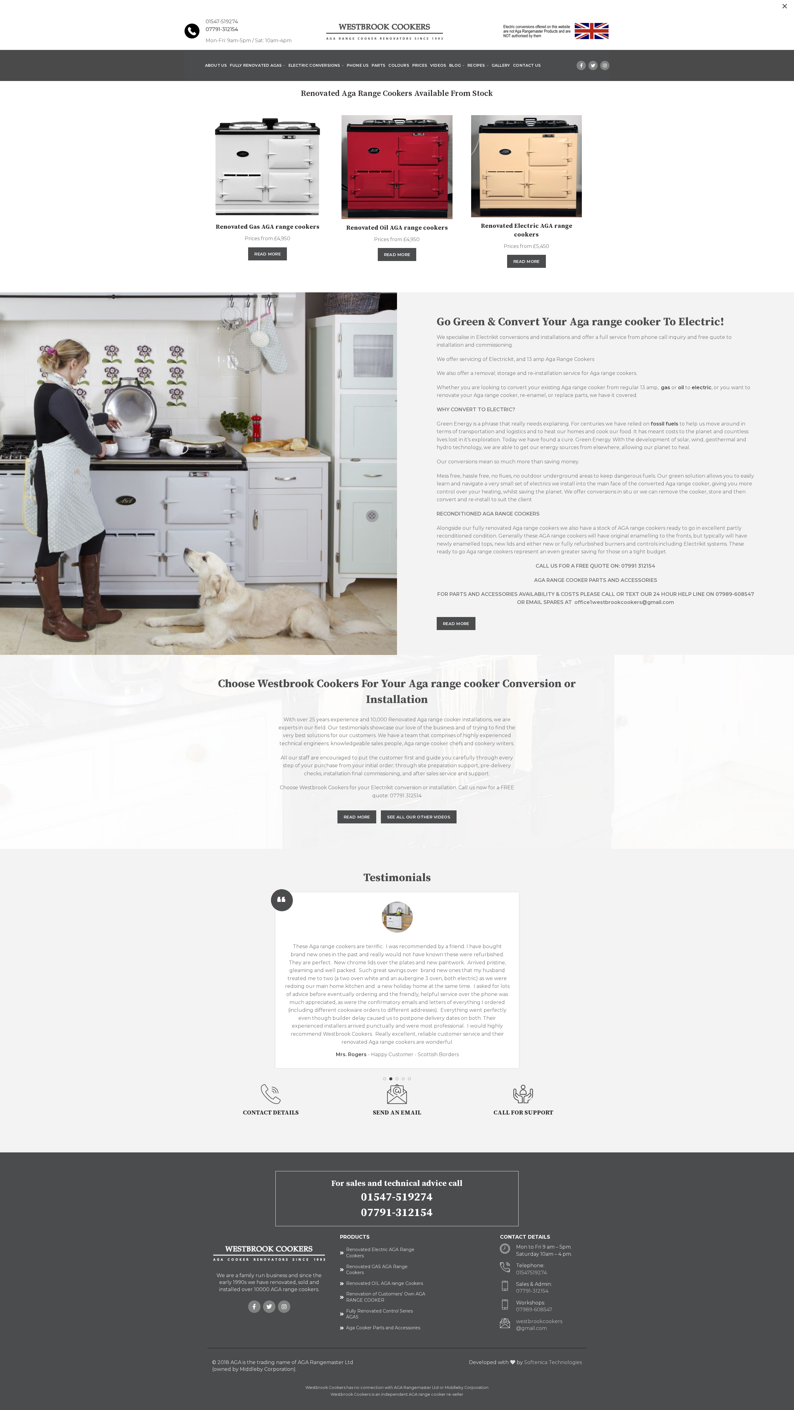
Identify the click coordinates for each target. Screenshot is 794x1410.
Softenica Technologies (553, 1362)
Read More (267, 253)
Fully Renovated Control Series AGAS (379, 1314)
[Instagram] (604, 65)
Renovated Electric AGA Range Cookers (380, 1253)
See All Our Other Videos (418, 816)
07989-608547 (534, 1310)
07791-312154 (222, 29)
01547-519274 (397, 1197)
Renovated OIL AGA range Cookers (384, 1283)
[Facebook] (581, 65)
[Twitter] (593, 65)
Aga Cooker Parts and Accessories (383, 1328)
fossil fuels (664, 424)
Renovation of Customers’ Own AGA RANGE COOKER (385, 1297)
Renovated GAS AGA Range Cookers (377, 1270)
